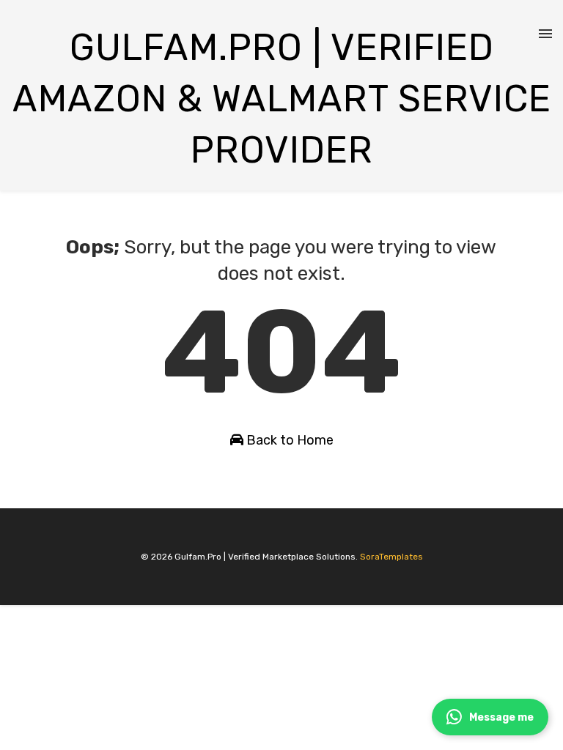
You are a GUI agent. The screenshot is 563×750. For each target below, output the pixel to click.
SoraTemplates (391, 557)
